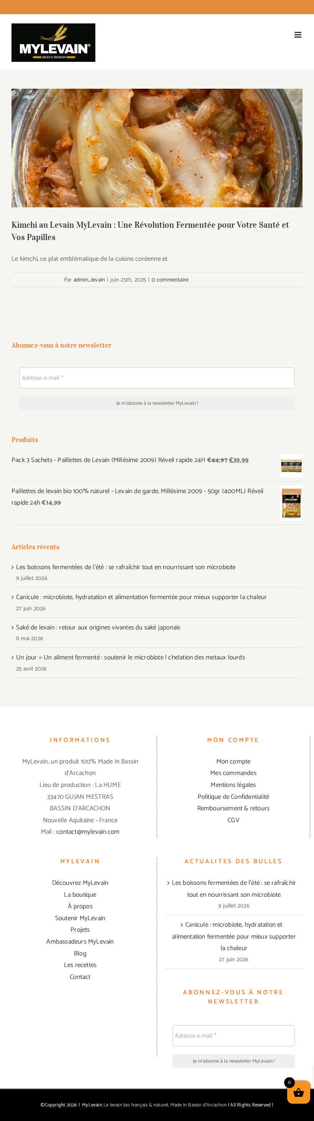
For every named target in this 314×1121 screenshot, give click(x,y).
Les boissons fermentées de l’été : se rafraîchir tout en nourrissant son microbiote (126, 567)
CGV (233, 820)
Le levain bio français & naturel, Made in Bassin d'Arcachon (165, 1105)
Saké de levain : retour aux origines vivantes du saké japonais (98, 627)
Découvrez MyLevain (80, 883)
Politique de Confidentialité (234, 796)
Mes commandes (233, 773)
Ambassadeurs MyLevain (80, 941)
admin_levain (89, 280)
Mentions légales (233, 785)
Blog (80, 953)
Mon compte (233, 761)
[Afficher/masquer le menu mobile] (298, 35)
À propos (80, 906)
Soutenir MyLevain (80, 918)
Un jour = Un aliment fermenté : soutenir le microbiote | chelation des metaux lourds (130, 657)
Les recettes (80, 965)
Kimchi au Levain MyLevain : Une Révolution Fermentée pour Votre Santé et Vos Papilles (157, 136)
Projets (80, 929)
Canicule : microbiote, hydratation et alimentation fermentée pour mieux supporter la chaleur (141, 597)
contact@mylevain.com (87, 831)
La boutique (80, 894)
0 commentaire (170, 280)
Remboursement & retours (233, 808)
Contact (80, 977)
